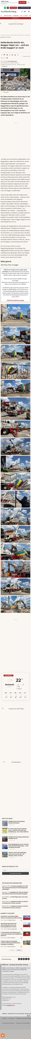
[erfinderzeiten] (15, 785)
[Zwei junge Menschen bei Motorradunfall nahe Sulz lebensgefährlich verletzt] (26, 925)
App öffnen (22, 2)
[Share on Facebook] (2, 55)
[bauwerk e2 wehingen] (15, 27)
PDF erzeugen (21, 64)
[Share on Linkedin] (12, 55)
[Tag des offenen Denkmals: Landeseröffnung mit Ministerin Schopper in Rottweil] (26, 942)
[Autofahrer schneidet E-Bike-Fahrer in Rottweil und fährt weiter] (26, 917)
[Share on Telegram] (18, 55)
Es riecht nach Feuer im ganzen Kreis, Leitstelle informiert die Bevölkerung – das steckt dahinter (18, 830)
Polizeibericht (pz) (11, 920)
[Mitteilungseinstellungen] (3, 1035)
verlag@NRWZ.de (10, 1005)
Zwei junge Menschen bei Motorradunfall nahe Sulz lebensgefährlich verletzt (8, 925)
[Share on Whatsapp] (10, 55)
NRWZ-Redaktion (11, 937)
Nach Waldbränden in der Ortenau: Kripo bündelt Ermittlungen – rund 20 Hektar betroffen (18, 846)
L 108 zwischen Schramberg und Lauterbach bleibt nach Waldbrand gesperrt (11, 934)
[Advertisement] (15, 139)
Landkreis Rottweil (6, 37)
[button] (25, 11)
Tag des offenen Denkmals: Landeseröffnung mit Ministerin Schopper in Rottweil (10, 943)
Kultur (25, 944)
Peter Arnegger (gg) (12, 61)
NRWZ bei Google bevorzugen (15, 300)
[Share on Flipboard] (4, 55)
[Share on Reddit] (15, 55)
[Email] (2, 58)
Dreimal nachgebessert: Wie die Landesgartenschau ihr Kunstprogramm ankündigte (15, 887)
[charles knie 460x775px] (15, 730)
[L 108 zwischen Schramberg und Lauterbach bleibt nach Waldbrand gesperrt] (26, 934)
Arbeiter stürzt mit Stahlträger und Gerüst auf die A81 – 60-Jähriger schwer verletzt (17, 854)
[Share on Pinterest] (7, 55)
